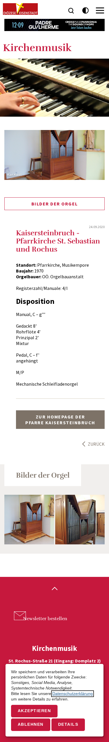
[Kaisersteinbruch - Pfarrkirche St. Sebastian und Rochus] (29, 519)
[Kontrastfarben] (86, 11)
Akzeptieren (34, 711)
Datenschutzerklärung (72, 694)
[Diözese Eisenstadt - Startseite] (20, 9)
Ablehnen (31, 724)
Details (68, 724)
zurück (96, 444)
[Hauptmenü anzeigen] (100, 10)
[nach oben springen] (54, 589)
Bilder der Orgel (54, 204)
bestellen (45, 619)
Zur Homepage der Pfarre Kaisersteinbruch (60, 419)
